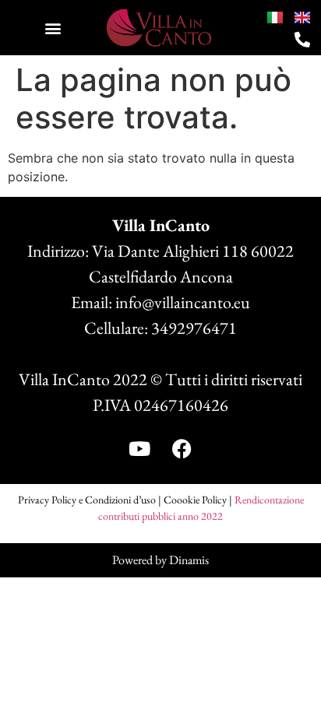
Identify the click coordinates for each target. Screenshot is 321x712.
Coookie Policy (195, 500)
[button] (52, 27)
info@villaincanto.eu (182, 302)
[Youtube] (139, 449)
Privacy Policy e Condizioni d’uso (87, 500)
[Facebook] (182, 449)
